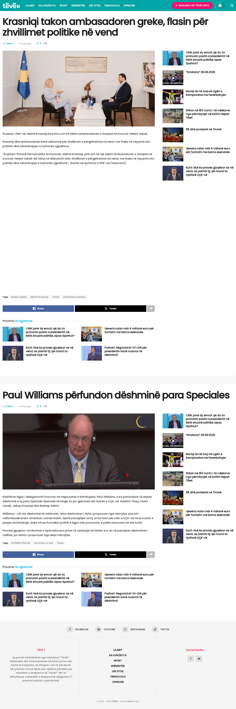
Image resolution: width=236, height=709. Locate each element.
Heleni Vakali (19, 296)
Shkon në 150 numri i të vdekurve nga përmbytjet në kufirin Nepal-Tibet (208, 114)
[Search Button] (231, 5)
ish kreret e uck (43, 543)
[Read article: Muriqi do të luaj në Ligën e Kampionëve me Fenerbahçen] (173, 96)
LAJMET (30, 5)
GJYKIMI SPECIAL (20, 543)
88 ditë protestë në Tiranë (203, 129)
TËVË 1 (115, 701)
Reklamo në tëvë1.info (193, 5)
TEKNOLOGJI (112, 5)
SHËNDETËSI (78, 5)
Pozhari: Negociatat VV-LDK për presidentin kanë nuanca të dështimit (126, 351)
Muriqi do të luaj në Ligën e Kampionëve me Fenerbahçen (206, 93)
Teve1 (55, 296)
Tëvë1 (9, 43)
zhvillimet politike (74, 296)
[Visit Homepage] (11, 5)
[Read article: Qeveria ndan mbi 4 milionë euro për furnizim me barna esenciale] (91, 334)
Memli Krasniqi (39, 296)
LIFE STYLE (94, 5)
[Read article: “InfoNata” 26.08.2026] (173, 77)
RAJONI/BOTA (47, 5)
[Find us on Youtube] (199, 659)
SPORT (64, 5)
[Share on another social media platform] (151, 308)
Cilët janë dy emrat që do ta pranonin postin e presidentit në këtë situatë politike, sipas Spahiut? (50, 332)
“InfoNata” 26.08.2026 (200, 72)
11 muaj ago (24, 43)
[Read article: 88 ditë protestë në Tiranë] (173, 134)
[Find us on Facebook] (190, 659)
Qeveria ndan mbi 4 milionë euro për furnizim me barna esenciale (129, 330)
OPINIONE (129, 5)
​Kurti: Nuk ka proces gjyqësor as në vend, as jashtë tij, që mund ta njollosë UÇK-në (49, 351)
